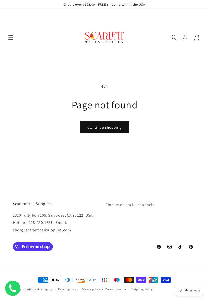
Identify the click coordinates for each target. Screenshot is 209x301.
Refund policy (67, 289)
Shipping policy (142, 289)
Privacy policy (90, 289)
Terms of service (116, 289)
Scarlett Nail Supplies (38, 289)
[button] (10, 37)
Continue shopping (104, 127)
